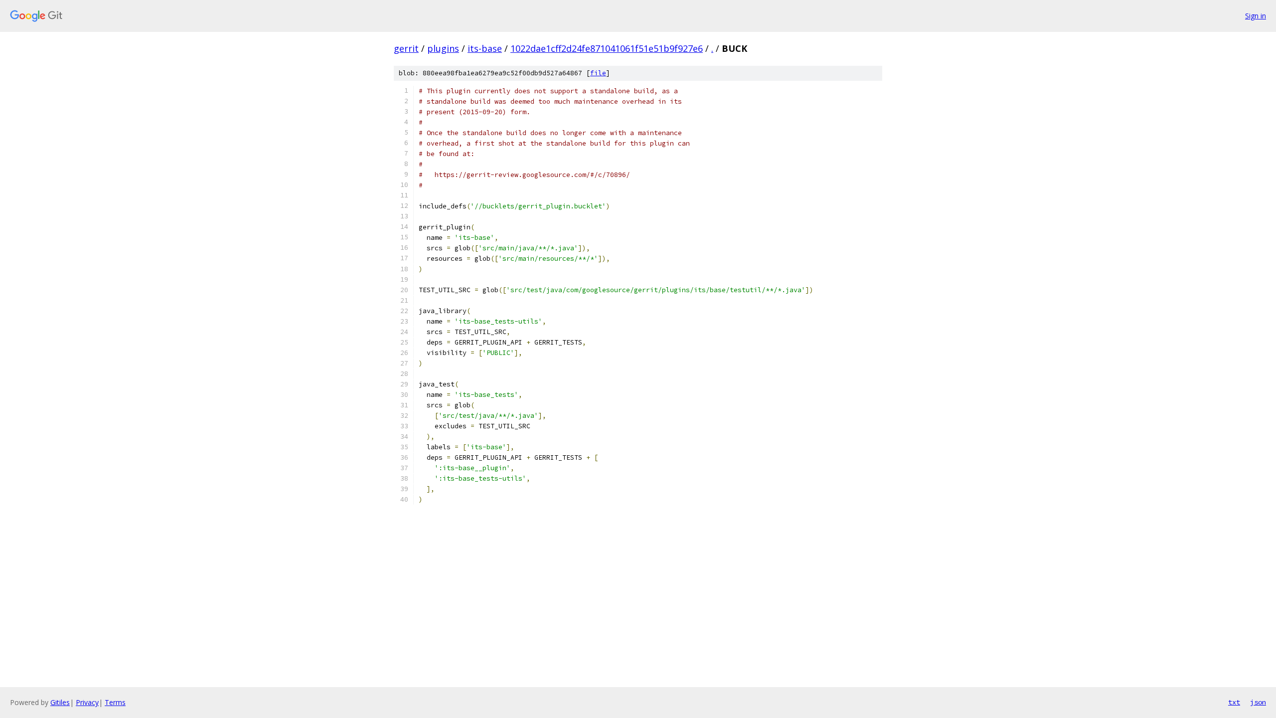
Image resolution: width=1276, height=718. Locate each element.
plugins (443, 48)
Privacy (87, 702)
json (1258, 702)
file (598, 73)
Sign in (1255, 15)
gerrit (406, 48)
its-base (485, 48)
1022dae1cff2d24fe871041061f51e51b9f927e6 (606, 48)
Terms (115, 702)
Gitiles (60, 702)
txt (1234, 702)
